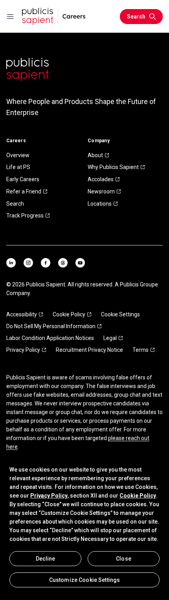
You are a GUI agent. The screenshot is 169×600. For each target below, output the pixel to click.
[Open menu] (10, 16)
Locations (100, 204)
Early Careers (22, 179)
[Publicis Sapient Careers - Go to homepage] (54, 16)
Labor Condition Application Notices (50, 338)
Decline (45, 558)
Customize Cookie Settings (84, 580)
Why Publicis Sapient (113, 167)
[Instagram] (28, 262)
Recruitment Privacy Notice (89, 350)
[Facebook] (45, 262)
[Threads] (63, 262)
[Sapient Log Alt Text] (27, 69)
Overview (17, 155)
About (95, 155)
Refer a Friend (23, 191)
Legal (110, 338)
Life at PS (18, 167)
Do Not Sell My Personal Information (51, 326)
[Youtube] (80, 262)
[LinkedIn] (11, 262)
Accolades (101, 179)
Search (15, 204)
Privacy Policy (23, 350)
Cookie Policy (69, 314)
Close (123, 558)
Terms (140, 350)
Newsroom (101, 191)
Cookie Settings (120, 314)
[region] (84, 526)
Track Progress (25, 215)
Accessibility (21, 314)
